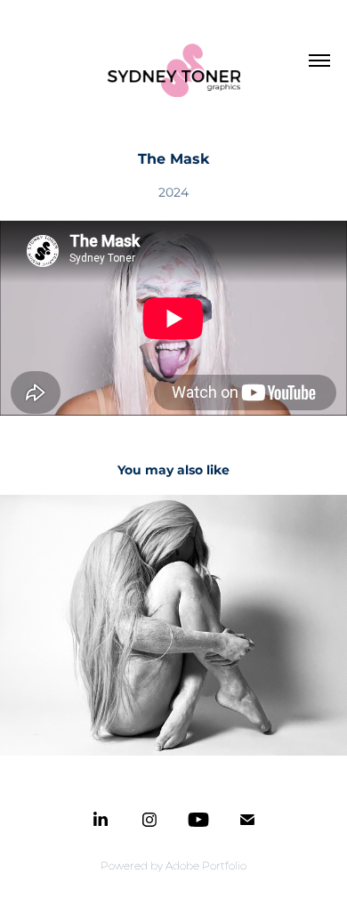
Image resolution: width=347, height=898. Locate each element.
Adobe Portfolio (205, 866)
